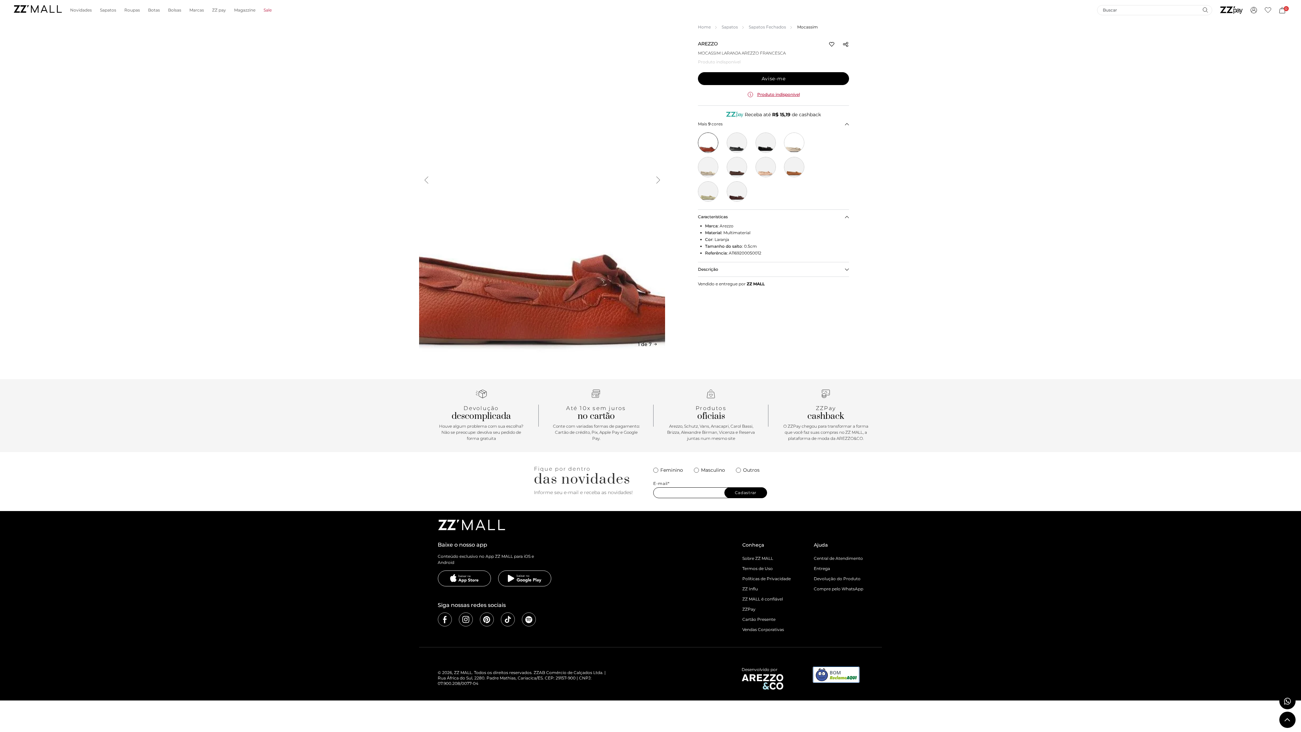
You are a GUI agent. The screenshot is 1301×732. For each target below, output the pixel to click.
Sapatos (730, 26)
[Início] (38, 10)
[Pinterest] (487, 619)
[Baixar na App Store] (464, 578)
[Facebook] (445, 619)
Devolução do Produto (837, 578)
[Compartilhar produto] (845, 44)
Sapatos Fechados (767, 26)
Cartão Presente (759, 619)
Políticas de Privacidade (766, 578)
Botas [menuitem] (154, 10)
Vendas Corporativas (763, 629)
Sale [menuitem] (268, 10)
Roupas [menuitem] (132, 10)
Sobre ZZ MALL (757, 558)
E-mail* (661, 483)
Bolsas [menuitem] (174, 10)
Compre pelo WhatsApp (838, 588)
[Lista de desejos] (1268, 10)
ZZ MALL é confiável (762, 599)
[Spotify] (529, 619)
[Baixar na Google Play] (525, 578)
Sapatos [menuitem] (108, 10)
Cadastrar (746, 492)
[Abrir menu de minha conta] (1254, 10)
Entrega (822, 568)
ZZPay (749, 609)
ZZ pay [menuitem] (219, 10)
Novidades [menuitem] (81, 10)
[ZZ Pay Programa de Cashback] (1231, 10)
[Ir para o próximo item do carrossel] (658, 180)
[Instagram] (466, 619)
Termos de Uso (757, 568)
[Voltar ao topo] (1287, 720)
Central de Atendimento (838, 558)
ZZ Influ (750, 588)
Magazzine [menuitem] (244, 10)
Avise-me (774, 79)
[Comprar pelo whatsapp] (1287, 701)
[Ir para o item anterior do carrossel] (426, 180)
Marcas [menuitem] (196, 10)
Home (704, 26)
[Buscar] (1205, 10)
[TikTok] (508, 619)
